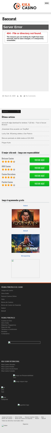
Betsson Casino (8, 158)
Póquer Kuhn (6, 143)
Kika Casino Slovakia (8, 364)
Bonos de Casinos (7, 302)
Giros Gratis (5, 293)
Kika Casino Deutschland (9, 369)
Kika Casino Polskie (7, 367)
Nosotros (4, 331)
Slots (3, 299)
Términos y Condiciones (9, 329)
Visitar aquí (39, 160)
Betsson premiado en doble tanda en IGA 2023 (18, 138)
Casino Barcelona (8, 174)
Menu (47, 3)
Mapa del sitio (5, 327)
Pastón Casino (7, 182)
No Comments (31, 96)
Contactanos (5, 333)
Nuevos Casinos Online (9, 296)
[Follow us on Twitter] (4, 427)
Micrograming (25, 256)
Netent (25, 206)
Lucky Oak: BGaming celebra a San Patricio (17, 134)
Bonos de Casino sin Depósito (11, 305)
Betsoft (25, 231)
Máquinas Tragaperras (8, 325)
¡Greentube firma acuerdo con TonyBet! (15, 129)
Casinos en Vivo (6, 321)
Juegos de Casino (7, 290)
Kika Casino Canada (8, 371)
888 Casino (6, 166)
